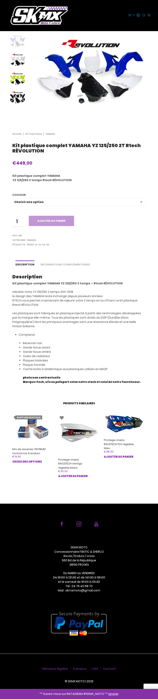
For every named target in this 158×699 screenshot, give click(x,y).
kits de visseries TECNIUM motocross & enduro (28, 451)
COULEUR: (19, 195)
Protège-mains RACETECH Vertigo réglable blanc (70, 464)
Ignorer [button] (113, 694)
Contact (109, 668)
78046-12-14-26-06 (37, 244)
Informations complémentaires (65, 264)
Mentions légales (55, 668)
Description (24, 264)
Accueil (17, 134)
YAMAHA (50, 134)
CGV (95, 668)
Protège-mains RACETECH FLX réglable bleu (119, 444)
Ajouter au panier (51, 221)
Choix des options (27, 462)
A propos (80, 668)
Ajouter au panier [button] (73, 476)
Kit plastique (33, 134)
